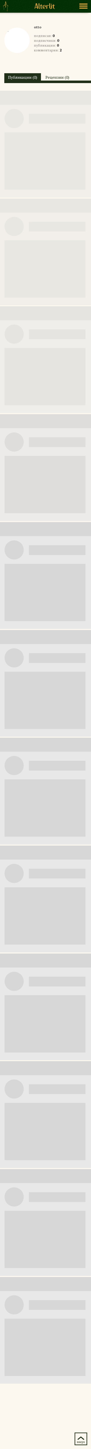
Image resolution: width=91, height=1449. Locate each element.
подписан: (44, 35)
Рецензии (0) (57, 77)
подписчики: (46, 40)
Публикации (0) (22, 77)
